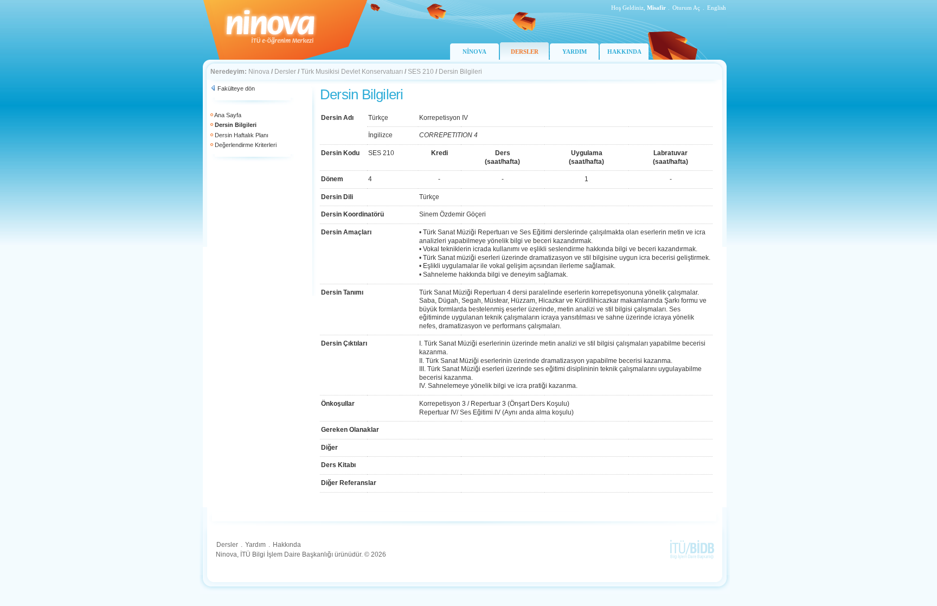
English (716, 7)
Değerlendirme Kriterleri (246, 145)
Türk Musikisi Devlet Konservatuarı (352, 71)
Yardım (255, 544)
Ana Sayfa (227, 115)
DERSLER (524, 51)
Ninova (258, 71)
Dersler (285, 71)
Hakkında (287, 544)
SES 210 (421, 71)
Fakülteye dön (236, 88)
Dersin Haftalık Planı (241, 135)
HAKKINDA (624, 51)
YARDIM (574, 51)
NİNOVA (474, 51)
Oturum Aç (686, 7)
